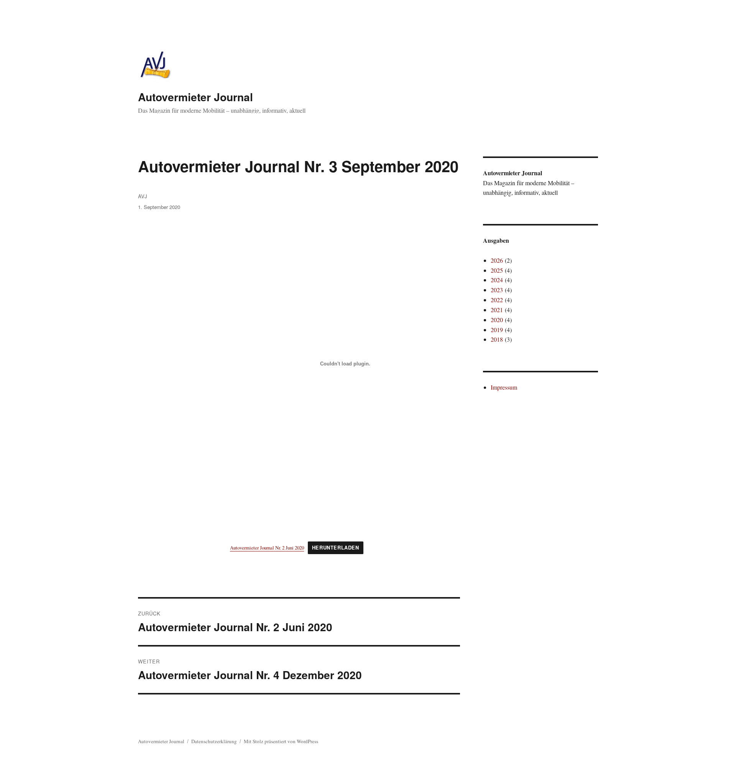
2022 (497, 300)
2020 (497, 320)
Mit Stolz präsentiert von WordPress (281, 741)
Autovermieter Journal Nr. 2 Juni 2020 (267, 547)
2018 (497, 339)
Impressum (504, 387)
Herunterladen (335, 547)
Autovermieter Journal (195, 97)
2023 (497, 290)
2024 (497, 280)
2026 (497, 260)
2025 (497, 270)
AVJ (142, 196)
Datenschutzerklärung (214, 741)
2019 (497, 330)
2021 (497, 310)
